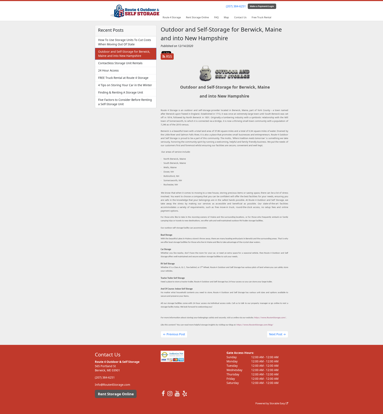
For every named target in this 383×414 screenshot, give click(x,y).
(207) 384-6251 (236, 6)
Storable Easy (278, 403)
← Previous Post (174, 334)
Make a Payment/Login (262, 6)
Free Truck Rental (261, 17)
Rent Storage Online (197, 17)
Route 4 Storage (172, 17)
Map (226, 17)
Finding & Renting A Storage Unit (120, 92)
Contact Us (240, 17)
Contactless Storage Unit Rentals (120, 63)
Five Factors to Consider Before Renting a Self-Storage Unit (125, 102)
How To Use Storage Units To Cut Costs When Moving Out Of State (124, 42)
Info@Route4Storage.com (112, 385)
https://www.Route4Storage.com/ (270, 318)
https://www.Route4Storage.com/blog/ (255, 325)
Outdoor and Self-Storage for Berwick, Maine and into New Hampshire (124, 54)
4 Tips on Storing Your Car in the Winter (125, 85)
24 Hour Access (108, 70)
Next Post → (277, 334)
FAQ (216, 17)
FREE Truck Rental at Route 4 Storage (123, 78)
